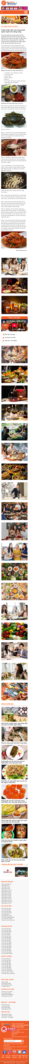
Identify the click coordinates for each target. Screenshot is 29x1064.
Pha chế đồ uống (6, 906)
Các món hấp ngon (6, 961)
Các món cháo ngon (6, 943)
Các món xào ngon (6, 960)
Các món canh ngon (6, 950)
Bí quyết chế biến (6, 956)
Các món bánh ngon (6, 931)
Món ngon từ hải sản (7, 890)
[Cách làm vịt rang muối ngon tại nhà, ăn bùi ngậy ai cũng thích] (14, 772)
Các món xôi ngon (6, 940)
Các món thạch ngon (7, 912)
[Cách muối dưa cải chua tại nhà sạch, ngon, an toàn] (14, 851)
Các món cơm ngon (6, 941)
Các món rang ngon (6, 967)
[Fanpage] (4, 1052)
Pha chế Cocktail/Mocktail (8, 917)
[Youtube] (14, 1052)
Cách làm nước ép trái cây (8, 920)
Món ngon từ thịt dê (6, 895)
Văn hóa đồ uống (6, 1007)
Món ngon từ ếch (6, 887)
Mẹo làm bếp (5, 982)
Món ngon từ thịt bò (6, 897)
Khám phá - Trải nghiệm (11, 340)
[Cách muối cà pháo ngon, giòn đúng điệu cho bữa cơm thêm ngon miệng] (14, 714)
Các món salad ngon (7, 946)
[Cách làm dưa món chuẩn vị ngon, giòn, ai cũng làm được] (14, 831)
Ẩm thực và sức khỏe (7, 991)
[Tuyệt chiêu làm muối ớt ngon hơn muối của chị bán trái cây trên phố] (14, 811)
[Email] (24, 1052)
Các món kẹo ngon (6, 928)
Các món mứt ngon (6, 930)
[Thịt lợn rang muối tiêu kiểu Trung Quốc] (14, 734)
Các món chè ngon (6, 909)
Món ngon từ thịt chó (7, 900)
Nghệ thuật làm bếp (7, 979)
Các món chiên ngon (7, 969)
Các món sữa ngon (6, 908)
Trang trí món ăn (6, 986)
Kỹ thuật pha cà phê (6, 915)
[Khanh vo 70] (7, 872)
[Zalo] (19, 1052)
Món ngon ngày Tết (6, 884)
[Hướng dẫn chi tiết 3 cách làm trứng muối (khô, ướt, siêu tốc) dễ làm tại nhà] (14, 791)
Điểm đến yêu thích (6, 1009)
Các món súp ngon (6, 949)
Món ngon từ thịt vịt (6, 894)
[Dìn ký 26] (21, 872)
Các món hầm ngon (6, 966)
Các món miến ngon (6, 939)
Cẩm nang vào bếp (6, 983)
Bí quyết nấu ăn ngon (7, 985)
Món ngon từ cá (5, 885)
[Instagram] (9, 1052)
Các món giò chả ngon (7, 953)
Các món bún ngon (6, 937)
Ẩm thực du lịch (6, 1004)
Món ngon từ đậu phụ (7, 901)
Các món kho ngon (6, 963)
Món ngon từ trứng (6, 891)
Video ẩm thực (14, 318)
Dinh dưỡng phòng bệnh (7, 994)
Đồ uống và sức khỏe (7, 996)
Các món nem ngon (6, 944)
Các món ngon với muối (7, 972)
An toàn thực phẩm (6, 993)
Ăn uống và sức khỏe (10, 337)
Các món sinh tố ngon (7, 918)
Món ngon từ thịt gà (6, 893)
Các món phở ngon (6, 936)
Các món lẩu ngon (6, 933)
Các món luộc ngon (6, 964)
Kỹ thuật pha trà (6, 914)
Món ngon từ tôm (6, 888)
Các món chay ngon (6, 952)
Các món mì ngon (6, 934)
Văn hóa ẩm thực (6, 1006)
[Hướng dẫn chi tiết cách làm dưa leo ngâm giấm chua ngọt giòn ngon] (14, 752)
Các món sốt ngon (6, 958)
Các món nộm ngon (6, 947)
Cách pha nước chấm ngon (8, 973)
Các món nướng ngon (7, 970)
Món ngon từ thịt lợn (7, 898)
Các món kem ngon (6, 911)
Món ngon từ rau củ (6, 903)
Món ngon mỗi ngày (10, 334)
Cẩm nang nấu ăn (6, 926)
